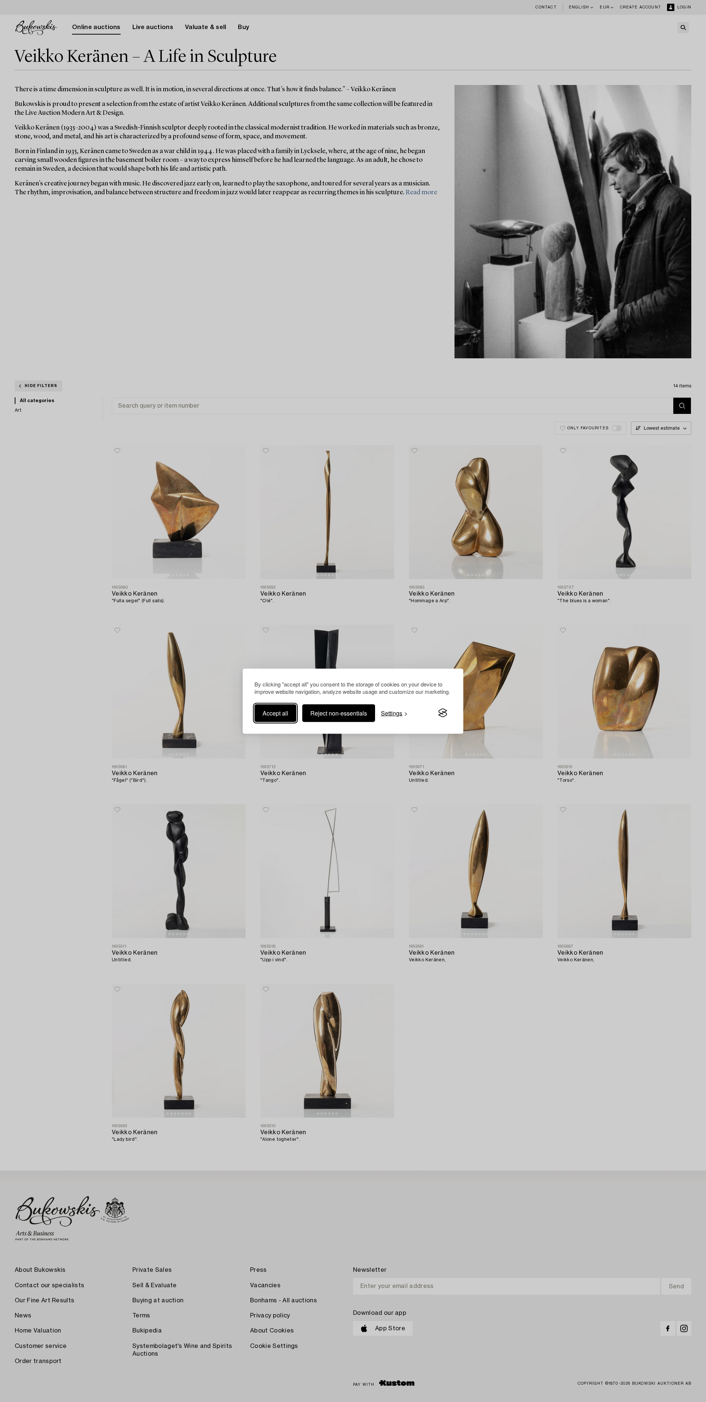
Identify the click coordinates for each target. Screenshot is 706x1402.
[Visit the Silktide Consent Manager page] (443, 713)
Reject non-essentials (338, 713)
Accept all (275, 713)
